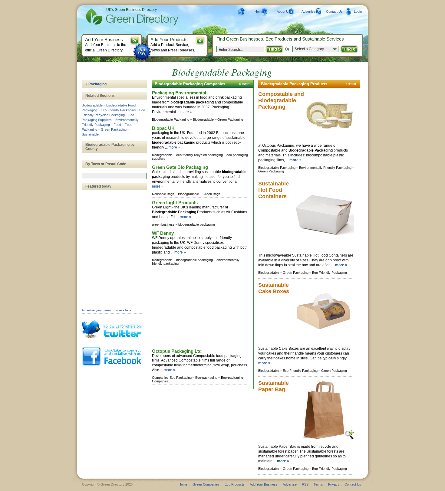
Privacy (333, 484)
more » (186, 112)
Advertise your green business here (106, 310)
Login (358, 11)
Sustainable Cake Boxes (273, 288)
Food (117, 124)
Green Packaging (114, 129)
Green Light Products (175, 202)
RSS (305, 484)
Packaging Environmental (179, 92)
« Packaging (96, 84)
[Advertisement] (197, 308)
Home (259, 11)
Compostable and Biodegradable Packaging (281, 100)
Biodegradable (92, 105)
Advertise (308, 11)
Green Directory (122, 17)
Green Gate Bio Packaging (180, 167)
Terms (318, 484)
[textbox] (114, 176)
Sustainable (90, 134)
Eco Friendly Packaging (118, 110)
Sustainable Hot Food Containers (273, 190)
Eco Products (235, 484)
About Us (283, 11)
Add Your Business (264, 484)
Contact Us (334, 11)
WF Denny (163, 233)
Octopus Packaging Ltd (177, 351)
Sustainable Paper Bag (273, 386)
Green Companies (206, 484)
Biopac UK (163, 128)
